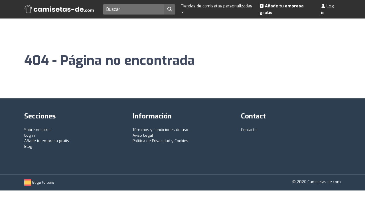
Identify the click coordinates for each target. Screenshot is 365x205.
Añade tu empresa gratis (281, 9)
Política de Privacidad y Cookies (160, 140)
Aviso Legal (143, 135)
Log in (327, 9)
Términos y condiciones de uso (160, 129)
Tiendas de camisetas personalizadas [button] (216, 6)
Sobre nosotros (38, 129)
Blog (28, 146)
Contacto (249, 129)
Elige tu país (42, 182)
